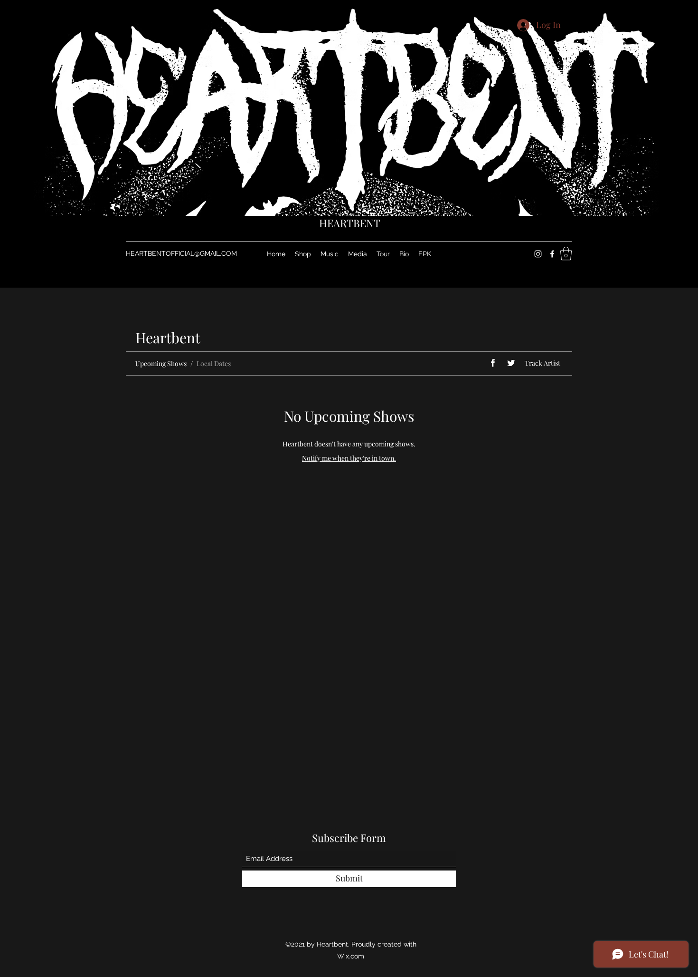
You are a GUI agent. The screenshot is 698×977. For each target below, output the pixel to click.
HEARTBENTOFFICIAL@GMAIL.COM (181, 253)
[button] (566, 254)
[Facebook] (552, 254)
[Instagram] (538, 254)
